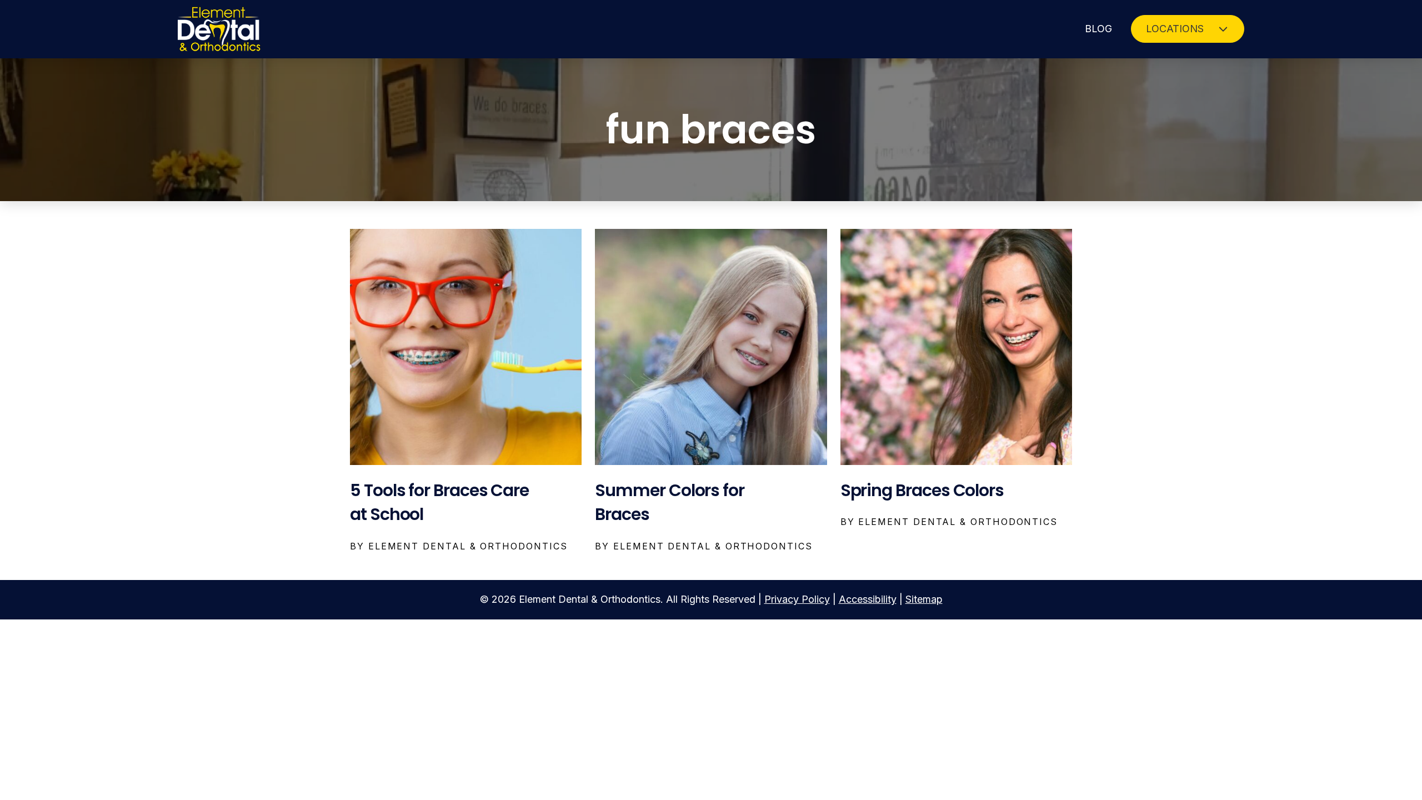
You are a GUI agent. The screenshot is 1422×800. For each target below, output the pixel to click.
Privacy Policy (797, 599)
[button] (1187, 29)
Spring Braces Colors (922, 490)
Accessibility (868, 599)
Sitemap (924, 599)
